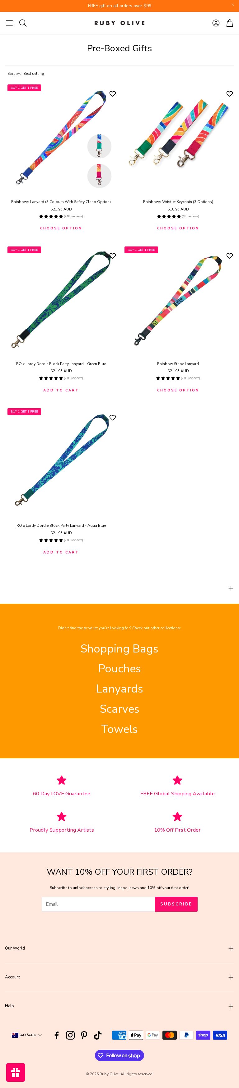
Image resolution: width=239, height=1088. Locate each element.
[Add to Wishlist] (113, 93)
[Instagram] (70, 1035)
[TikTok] (97, 1035)
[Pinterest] (84, 1035)
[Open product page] (178, 138)
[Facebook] (56, 1035)
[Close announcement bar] (232, 4)
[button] (9, 23)
